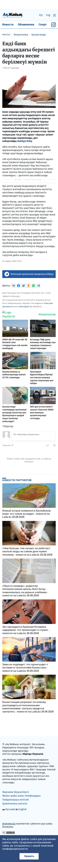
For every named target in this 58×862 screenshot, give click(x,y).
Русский (10, 809)
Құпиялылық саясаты (14, 803)
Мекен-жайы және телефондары (21, 795)
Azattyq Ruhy (24, 141)
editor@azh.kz (25, 306)
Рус (41, 15)
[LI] (9, 816)
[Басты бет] (12, 15)
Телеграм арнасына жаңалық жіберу (32, 274)
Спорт (43, 24)
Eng (48, 15)
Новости (7, 24)
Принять (29, 856)
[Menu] (54, 15)
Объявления (26, 24)
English (23, 809)
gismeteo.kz (9, 823)
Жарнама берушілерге (15, 792)
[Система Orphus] (8, 832)
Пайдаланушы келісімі (15, 799)
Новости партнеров (17, 480)
